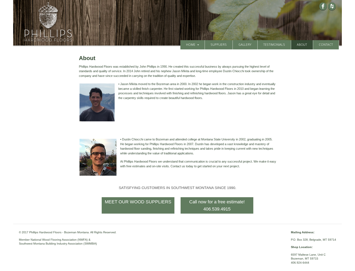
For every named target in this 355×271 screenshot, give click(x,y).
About (302, 44)
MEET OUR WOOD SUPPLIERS (138, 201)
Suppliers (219, 44)
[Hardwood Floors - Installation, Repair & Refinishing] (48, 39)
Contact (326, 44)
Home (190, 44)
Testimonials (274, 44)
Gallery (245, 44)
